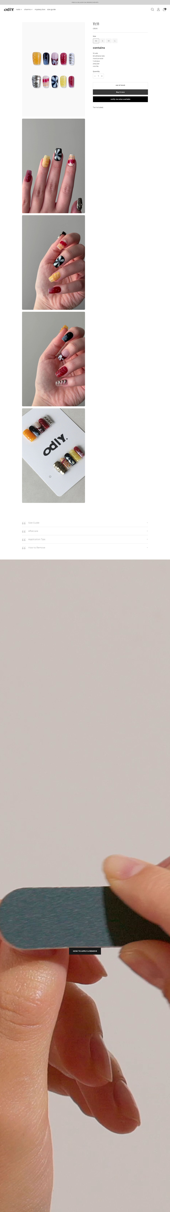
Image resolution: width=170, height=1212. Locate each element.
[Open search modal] (152, 9)
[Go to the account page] (158, 9)
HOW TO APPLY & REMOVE (85, 951)
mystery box (40, 9)
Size (94, 36)
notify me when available (120, 99)
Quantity (96, 71)
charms (27, 9)
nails (18, 9)
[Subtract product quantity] (95, 76)
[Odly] (9, 9)
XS (96, 41)
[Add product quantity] (102, 76)
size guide (51, 9)
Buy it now (120, 92)
